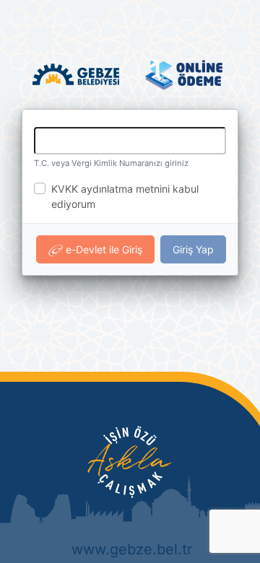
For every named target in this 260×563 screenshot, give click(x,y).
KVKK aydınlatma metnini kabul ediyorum (125, 196)
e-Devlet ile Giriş (102, 249)
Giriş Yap (193, 249)
